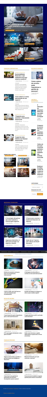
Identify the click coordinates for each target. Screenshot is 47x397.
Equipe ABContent (18, 30)
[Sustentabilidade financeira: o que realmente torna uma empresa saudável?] (9, 75)
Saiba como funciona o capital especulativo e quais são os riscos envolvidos (33, 334)
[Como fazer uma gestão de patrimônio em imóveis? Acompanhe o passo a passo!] (13, 367)
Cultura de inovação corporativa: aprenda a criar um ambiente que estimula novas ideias (40, 150)
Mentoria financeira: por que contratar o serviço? (32, 357)
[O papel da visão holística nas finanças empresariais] (9, 138)
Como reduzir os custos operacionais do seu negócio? (22, 98)
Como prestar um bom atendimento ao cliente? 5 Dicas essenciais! (10, 160)
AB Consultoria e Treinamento (13, 388)
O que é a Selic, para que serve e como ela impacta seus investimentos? (12, 293)
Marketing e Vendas (9, 155)
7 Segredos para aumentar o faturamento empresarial (22, 117)
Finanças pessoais (9, 340)
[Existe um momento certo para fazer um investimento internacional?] (13, 264)
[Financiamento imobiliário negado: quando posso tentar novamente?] (34, 367)
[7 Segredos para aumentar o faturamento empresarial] (9, 117)
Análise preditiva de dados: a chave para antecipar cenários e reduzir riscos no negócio (19, 26)
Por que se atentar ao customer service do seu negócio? (10, 171)
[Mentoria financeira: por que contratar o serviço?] (34, 348)
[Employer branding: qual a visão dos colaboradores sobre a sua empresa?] (33, 172)
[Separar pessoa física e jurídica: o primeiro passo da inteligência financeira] (13, 348)
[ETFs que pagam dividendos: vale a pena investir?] (13, 324)
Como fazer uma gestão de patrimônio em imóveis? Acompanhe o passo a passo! (11, 377)
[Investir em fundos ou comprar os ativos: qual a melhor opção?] (34, 283)
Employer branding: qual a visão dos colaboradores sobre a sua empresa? (41, 170)
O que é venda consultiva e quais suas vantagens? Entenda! (23, 160)
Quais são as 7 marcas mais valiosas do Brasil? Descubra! (32, 241)
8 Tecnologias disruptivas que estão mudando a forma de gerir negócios (33, 41)
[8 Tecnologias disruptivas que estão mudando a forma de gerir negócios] (13, 211)
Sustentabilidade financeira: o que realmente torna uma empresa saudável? (21, 76)
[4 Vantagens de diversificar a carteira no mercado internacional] (34, 264)
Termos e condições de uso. (9, 393)
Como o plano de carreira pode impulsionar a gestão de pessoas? (36, 86)
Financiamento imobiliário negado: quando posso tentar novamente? (33, 376)
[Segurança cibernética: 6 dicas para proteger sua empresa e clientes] (13, 232)
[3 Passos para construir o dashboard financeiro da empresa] (34, 211)
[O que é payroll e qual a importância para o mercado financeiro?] (13, 307)
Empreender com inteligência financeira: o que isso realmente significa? (33, 55)
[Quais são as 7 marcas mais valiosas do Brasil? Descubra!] (34, 232)
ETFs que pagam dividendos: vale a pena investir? (13, 333)
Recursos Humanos (37, 68)
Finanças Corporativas (29, 58)
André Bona (7, 175)
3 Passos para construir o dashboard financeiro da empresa (33, 220)
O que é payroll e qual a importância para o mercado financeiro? (13, 316)
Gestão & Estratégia (10, 30)
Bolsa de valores (9, 298)
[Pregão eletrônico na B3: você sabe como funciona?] (34, 307)
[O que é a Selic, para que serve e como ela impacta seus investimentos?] (13, 283)
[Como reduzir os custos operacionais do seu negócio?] (9, 97)
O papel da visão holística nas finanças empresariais (21, 138)
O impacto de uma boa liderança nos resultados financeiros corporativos (13, 55)
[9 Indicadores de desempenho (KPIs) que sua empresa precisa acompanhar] (33, 113)
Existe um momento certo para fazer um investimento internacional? (12, 274)
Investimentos (8, 255)
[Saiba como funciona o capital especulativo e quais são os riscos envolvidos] (34, 324)
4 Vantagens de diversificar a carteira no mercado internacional (33, 273)
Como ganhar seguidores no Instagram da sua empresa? (23, 170)
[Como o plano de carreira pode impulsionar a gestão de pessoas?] (37, 75)
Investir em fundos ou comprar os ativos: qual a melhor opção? (33, 292)
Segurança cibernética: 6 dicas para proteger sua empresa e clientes (13, 241)
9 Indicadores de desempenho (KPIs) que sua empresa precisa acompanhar (13, 41)
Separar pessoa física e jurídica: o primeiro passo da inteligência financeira (12, 358)
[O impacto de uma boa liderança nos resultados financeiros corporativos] (33, 132)
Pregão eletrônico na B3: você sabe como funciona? (33, 316)
